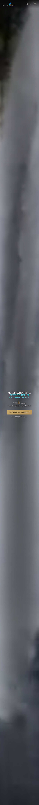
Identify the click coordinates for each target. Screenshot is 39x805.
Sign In (28, 4)
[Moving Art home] (9, 4)
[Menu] (35, 4)
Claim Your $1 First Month (19, 412)
